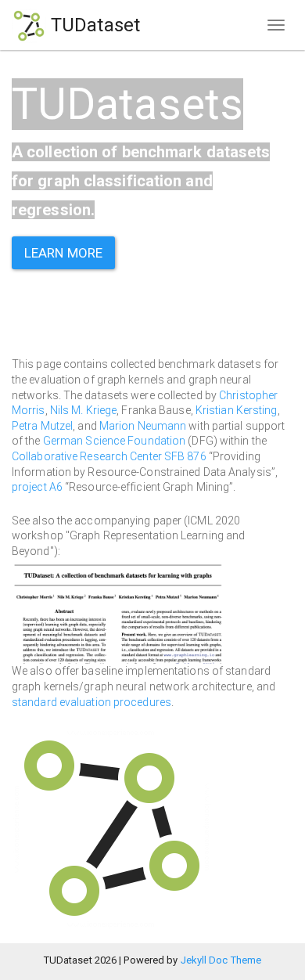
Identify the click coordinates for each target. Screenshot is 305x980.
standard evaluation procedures (91, 702)
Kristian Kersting (237, 410)
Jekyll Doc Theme (221, 960)
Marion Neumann (142, 426)
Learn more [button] (63, 253)
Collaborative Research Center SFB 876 (109, 456)
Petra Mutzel (42, 426)
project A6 (37, 487)
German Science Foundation (114, 440)
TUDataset (93, 25)
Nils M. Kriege (83, 410)
